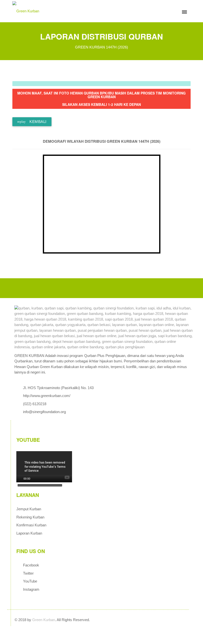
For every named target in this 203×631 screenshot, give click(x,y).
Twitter (28, 573)
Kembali (32, 121)
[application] (44, 466)
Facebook (31, 565)
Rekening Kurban (30, 517)
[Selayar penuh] (34, 492)
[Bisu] (28, 492)
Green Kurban (43, 620)
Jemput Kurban (28, 509)
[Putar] (20, 479)
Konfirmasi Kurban (31, 525)
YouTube (30, 581)
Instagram (31, 589)
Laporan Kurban (29, 533)
